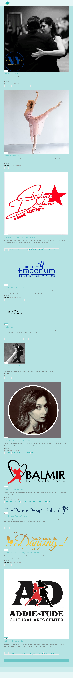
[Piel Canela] (15, 314)
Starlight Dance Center (14, 366)
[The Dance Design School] (36, 510)
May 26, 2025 (11, 247)
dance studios (25, 249)
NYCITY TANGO (11, 74)
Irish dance (35, 653)
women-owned (56, 249)
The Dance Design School (16, 516)
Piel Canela (9, 327)
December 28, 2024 (12, 499)
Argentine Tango (8, 452)
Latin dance (21, 339)
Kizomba (40, 501)
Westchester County (54, 653)
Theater (21, 83)
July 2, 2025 (11, 165)
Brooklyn (11, 501)
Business (16, 83)
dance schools (18, 249)
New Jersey (41, 249)
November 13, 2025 (12, 83)
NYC (30, 339)
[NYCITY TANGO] (36, 39)
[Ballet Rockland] (36, 122)
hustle (29, 501)
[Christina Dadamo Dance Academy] (36, 203)
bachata (6, 501)
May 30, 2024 (11, 562)
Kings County (34, 501)
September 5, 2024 (12, 525)
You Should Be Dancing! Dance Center (21, 553)
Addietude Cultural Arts (15, 641)
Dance (19, 83)
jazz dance (35, 249)
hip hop (30, 249)
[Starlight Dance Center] (14, 353)
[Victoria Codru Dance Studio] (32, 410)
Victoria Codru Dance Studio (17, 440)
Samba (39, 339)
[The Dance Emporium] (36, 269)
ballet (6, 249)
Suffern (46, 249)
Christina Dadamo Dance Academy (20, 237)
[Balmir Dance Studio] (36, 471)
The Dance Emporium (14, 288)
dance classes (11, 249)
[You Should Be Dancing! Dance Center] (36, 541)
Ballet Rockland (11, 156)
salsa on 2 (34, 339)
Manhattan (26, 339)
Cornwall (7, 528)
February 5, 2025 (12, 450)
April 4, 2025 (11, 297)
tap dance (50, 249)
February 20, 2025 (12, 375)
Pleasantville (47, 653)
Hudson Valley (26, 528)
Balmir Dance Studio (13, 489)
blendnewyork (7, 83)
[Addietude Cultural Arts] (36, 604)
